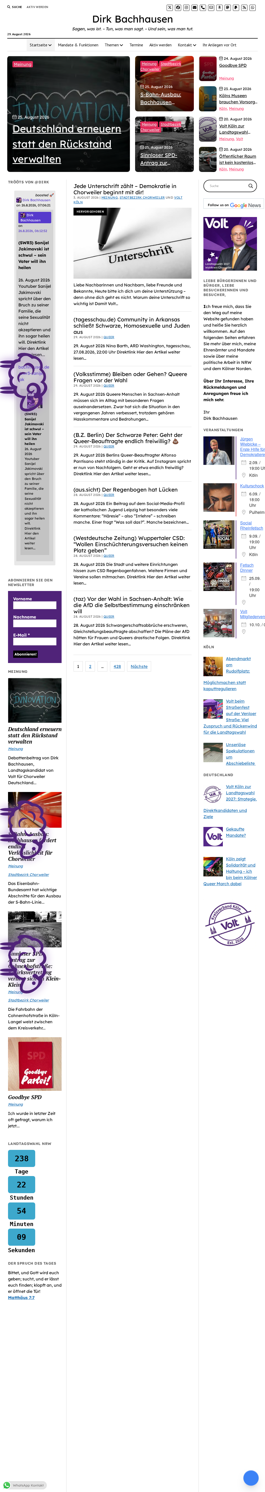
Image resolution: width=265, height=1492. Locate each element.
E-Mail (21, 635)
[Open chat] (251, 1478)
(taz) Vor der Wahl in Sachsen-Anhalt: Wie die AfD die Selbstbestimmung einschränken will (131, 605)
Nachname (24, 616)
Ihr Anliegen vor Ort (220, 44)
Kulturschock (252, 486)
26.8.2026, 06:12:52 (32, 231)
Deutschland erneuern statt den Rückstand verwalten (35, 735)
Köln (223, 108)
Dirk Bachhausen (132, 19)
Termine (136, 44)
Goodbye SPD (24, 1097)
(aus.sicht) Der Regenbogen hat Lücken (125, 489)
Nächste (139, 666)
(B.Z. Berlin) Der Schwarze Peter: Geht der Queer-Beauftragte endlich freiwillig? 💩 (127, 437)
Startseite (38, 44)
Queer (109, 337)
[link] (170, 8)
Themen (112, 44)
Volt (239, 138)
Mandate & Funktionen (78, 44)
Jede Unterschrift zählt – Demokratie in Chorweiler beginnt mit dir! (124, 189)
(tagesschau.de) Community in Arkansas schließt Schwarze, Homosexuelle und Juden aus (131, 325)
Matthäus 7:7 (21, 1297)
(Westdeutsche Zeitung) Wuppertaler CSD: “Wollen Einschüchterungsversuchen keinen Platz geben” (130, 544)
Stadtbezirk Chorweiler (142, 197)
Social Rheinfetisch (251, 525)
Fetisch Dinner (247, 567)
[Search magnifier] (250, 186)
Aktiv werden (37, 7)
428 (117, 666)
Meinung (22, 64)
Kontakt (185, 44)
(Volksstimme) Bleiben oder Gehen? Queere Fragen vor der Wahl (130, 377)
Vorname (22, 598)
